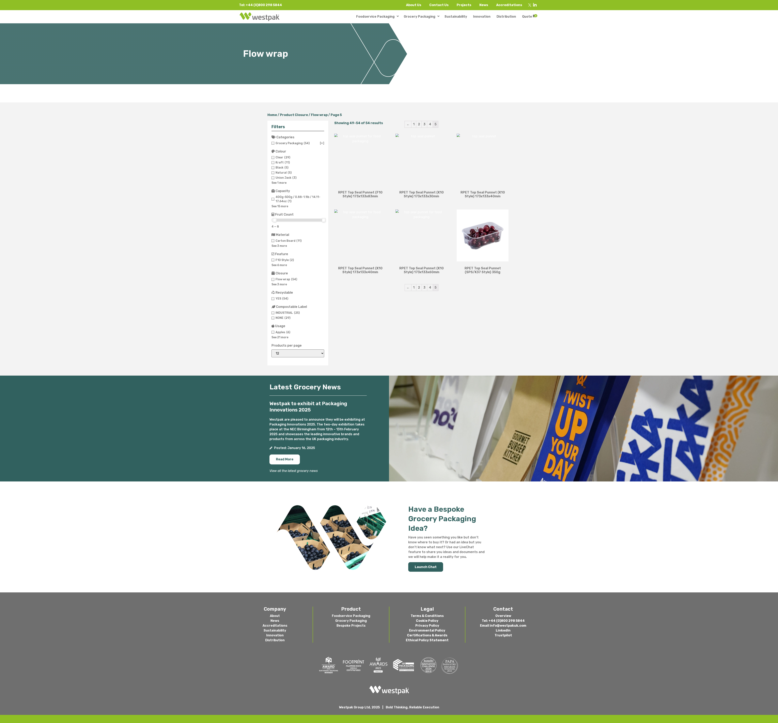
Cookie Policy (427, 621)
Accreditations (509, 5)
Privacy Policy (427, 625)
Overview (503, 616)
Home (272, 115)
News (483, 5)
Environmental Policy (427, 630)
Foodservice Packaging (351, 616)
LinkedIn (503, 630)
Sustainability (275, 630)
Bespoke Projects (351, 625)
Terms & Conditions (427, 616)
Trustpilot (503, 635)
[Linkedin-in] (535, 5)
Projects (464, 5)
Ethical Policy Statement (427, 640)
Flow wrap (319, 115)
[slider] (275, 220)
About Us (413, 5)
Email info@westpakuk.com (503, 625)
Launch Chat (426, 567)
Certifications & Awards (427, 635)
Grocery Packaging (351, 621)
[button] (284, 459)
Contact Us (439, 5)
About (275, 616)
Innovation (275, 635)
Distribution (275, 640)
